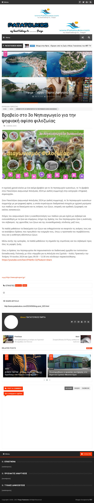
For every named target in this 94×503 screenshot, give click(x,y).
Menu (6, 2)
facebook (85, 388)
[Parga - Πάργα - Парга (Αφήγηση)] (47, 77)
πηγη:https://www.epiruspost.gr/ (13, 277)
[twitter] (71, 321)
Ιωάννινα (9, 126)
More (89, 348)
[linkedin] (88, 321)
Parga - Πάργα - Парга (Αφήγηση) (47, 92)
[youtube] (81, 321)
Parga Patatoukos (23, 500)
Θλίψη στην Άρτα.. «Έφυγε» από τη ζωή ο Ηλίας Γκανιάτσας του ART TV (63, 46)
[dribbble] (85, 321)
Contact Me (87, 454)
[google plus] (78, 321)
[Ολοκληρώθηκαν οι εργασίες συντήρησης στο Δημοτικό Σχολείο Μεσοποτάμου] (69, 365)
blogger (69, 388)
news (32, 46)
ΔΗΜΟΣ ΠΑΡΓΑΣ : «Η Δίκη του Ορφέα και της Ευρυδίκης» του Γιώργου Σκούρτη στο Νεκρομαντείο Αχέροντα (23, 374)
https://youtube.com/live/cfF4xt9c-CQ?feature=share (27, 260)
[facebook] (75, 321)
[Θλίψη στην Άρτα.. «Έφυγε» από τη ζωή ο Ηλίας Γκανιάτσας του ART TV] (27, 46)
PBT (91, 500)
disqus (77, 388)
